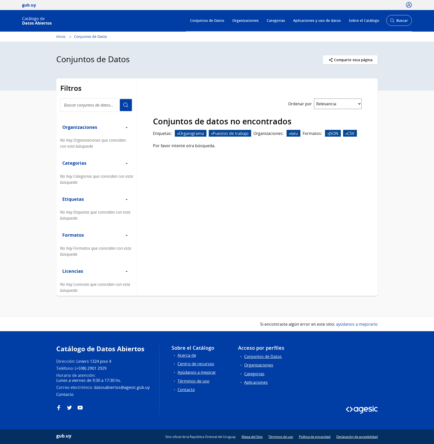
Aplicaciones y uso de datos (317, 20)
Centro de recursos (196, 364)
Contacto (186, 389)
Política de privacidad (315, 436)
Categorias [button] (74, 163)
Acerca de (187, 355)
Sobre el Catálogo (364, 20)
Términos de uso (193, 381)
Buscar (399, 22)
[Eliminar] (178, 134)
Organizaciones (245, 20)
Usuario (126, 105)
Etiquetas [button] (73, 199)
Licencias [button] (72, 271)
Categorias (276, 20)
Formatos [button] (73, 235)
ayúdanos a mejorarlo (357, 324)
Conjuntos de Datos (207, 20)
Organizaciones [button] (79, 127)
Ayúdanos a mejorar (197, 372)
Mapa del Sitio (252, 436)
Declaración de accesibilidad (357, 436)
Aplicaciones (256, 382)
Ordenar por (300, 104)
